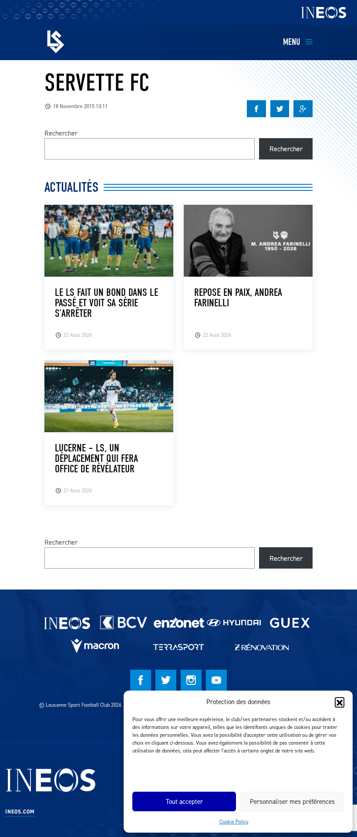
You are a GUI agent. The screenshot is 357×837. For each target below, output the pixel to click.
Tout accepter (184, 801)
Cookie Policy (234, 821)
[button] (339, 702)
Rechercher (60, 133)
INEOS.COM (19, 811)
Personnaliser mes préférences (292, 801)
